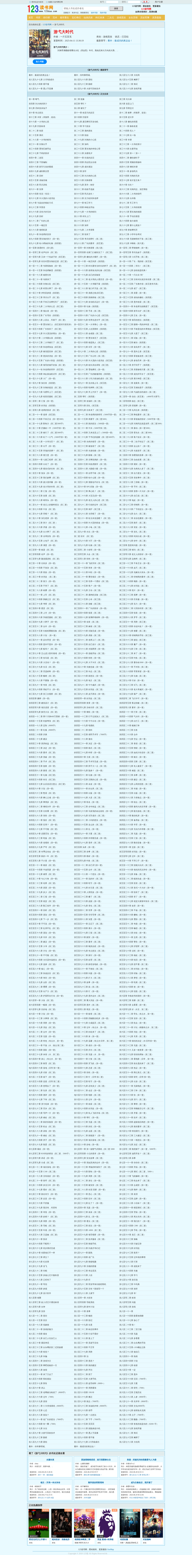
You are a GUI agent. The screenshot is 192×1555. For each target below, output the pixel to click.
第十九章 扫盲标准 (37, 126)
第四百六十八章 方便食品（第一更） (135, 798)
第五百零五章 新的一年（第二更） (44, 856)
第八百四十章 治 (81, 1356)
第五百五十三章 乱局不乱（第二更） (45, 928)
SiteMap (110, 1549)
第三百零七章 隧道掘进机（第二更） (45, 559)
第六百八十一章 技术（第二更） (133, 1118)
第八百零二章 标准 (127, 1298)
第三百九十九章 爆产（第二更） (133, 694)
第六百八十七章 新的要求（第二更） (135, 1127)
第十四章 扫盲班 (81, 117)
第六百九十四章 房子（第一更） (43, 1140)
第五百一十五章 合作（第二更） (88, 870)
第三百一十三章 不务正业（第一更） (135, 563)
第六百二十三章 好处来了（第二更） (90, 1032)
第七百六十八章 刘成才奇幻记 (87, 1248)
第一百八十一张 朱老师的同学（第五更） (47, 370)
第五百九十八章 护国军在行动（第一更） (47, 996)
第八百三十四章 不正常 (84, 1347)
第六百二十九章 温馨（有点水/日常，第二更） (94, 1041)
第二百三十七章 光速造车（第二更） (135, 451)
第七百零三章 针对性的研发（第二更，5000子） (50, 1154)
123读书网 (42, 9)
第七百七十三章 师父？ (39, 1257)
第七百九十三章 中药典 (129, 1284)
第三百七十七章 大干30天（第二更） (90, 662)
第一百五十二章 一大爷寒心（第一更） (91, 324)
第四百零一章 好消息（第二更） (88, 698)
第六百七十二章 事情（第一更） (133, 1104)
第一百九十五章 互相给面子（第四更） (136, 388)
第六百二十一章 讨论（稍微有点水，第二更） (139, 1027)
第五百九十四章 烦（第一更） (132, 987)
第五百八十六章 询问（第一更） (43, 978)
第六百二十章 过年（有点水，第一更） (91, 1027)
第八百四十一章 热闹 (128, 1356)
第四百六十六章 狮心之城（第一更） (45, 798)
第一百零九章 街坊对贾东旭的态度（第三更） (49, 261)
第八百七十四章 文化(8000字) (132, 1406)
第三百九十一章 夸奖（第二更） (43, 685)
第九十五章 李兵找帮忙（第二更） (89, 239)
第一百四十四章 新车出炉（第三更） (135, 311)
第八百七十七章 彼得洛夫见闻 (132, 1410)
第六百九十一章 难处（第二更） (43, 1136)
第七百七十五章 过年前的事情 (132, 1257)
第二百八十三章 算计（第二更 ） (43, 523)
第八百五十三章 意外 (128, 1374)
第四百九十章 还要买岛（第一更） (44, 834)
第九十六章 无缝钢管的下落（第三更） (136, 239)
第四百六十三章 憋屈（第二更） (43, 793)
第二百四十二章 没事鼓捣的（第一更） (91, 460)
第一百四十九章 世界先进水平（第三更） (92, 320)
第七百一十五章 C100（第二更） (43, 1172)
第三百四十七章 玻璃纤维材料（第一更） (92, 617)
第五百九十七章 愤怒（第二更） (133, 991)
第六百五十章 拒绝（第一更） (87, 1072)
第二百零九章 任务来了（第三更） (89, 410)
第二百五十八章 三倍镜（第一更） (134, 482)
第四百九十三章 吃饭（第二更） (43, 838)
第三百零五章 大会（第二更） (87, 554)
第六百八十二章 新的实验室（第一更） (46, 1122)
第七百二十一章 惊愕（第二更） (43, 1181)
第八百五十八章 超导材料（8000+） (89, 1383)
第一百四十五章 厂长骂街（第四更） (45, 315)
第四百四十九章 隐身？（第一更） (89, 771)
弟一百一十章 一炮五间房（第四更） (90, 261)
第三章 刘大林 (125, 99)
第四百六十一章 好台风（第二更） (89, 789)
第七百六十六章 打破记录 (130, 1244)
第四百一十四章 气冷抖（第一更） (134, 716)
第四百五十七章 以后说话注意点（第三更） (48, 784)
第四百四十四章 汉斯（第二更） (133, 762)
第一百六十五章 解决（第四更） (133, 342)
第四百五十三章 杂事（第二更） (133, 775)
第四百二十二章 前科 (83, 730)
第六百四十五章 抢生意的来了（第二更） (137, 1063)
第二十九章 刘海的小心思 (85, 140)
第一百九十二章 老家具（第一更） (134, 383)
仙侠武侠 (88, 17)
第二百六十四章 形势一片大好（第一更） (137, 491)
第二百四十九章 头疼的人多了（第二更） (137, 469)
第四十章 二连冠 (36, 158)
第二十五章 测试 (36, 135)
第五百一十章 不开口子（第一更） (134, 861)
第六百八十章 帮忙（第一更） (87, 1118)
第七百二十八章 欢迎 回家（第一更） (90, 1190)
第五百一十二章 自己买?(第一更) (88, 865)
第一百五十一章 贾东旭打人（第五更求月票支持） (51, 324)
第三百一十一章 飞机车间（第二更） (90, 563)
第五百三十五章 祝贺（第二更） (43, 901)
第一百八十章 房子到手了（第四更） (135, 365)
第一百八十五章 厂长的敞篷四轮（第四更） (93, 374)
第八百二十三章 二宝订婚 (130, 1329)
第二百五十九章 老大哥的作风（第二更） (47, 487)
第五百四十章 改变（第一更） (132, 906)
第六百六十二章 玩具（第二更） (43, 1090)
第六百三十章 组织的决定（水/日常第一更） (138, 1041)
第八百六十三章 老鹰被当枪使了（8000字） (48, 1392)
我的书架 (103, 13)
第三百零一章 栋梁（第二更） (42, 550)
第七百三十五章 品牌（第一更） (133, 1199)
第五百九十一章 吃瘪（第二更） (133, 982)
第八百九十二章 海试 (128, 84)
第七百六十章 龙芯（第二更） (132, 1235)
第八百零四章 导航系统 (84, 1302)
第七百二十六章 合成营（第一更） (134, 1185)
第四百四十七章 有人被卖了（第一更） (136, 766)
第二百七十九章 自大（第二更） (133, 514)
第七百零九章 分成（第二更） (42, 1163)
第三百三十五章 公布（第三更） (88, 599)
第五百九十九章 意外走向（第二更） (90, 996)
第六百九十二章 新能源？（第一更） (90, 1136)
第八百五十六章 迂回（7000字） (133, 1379)
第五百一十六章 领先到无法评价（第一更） (138, 870)
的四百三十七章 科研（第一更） (88, 753)
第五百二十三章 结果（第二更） (43, 883)
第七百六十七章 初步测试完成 (42, 1248)
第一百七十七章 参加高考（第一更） (135, 360)
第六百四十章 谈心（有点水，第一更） (46, 1059)
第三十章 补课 (125, 140)
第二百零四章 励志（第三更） (132, 401)
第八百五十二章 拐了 (83, 1374)
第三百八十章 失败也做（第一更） (89, 667)
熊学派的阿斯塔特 (96, 1482)
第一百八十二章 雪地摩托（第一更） (90, 370)
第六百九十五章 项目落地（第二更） (90, 1140)
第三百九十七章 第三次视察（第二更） (46, 694)
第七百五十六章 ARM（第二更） (88, 1230)
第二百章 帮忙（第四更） (85, 397)
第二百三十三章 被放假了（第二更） (90, 446)
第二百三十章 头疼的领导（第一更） (90, 442)
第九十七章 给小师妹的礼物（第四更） (46, 243)
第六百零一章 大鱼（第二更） (42, 1000)
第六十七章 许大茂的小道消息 (42, 198)
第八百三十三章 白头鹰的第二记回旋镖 (46, 1347)
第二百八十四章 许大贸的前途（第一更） (92, 523)
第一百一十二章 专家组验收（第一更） (46, 266)
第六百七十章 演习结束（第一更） (44, 1104)
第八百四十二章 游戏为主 (40, 1361)
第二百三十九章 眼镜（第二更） (88, 455)
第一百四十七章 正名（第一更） (133, 315)
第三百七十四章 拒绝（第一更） (88, 658)
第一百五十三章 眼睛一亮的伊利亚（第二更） (139, 324)
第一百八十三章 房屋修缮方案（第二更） (137, 370)
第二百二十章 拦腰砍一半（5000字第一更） (48, 428)
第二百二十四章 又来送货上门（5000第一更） (94, 433)
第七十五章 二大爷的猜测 (130, 207)
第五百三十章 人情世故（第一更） (89, 892)
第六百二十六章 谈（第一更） (87, 1036)
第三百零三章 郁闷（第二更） (132, 550)
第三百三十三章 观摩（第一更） (133, 595)
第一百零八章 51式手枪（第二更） (134, 257)
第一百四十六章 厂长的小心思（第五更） (92, 315)
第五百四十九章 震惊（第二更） (133, 919)
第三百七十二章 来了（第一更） (133, 653)
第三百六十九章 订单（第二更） (133, 649)
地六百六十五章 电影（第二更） (88, 1095)
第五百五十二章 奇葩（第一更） (133, 924)
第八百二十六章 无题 (128, 1334)
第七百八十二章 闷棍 (38, 1271)
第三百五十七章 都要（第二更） (133, 631)
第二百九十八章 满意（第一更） (43, 545)
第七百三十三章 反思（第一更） (43, 1199)
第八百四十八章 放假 (38, 1370)
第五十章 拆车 (80, 171)
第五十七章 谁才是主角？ (130, 180)
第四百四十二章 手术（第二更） (43, 762)
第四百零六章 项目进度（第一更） (44, 707)
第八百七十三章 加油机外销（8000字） (91, 1406)
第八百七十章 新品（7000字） (87, 1401)
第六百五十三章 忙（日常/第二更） (89, 1077)
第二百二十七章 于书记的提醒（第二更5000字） (95, 437)
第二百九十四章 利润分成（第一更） (135, 536)
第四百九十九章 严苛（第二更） (43, 847)
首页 (31, 17)
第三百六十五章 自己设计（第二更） (90, 644)
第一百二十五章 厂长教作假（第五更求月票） (139, 284)
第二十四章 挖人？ (127, 131)
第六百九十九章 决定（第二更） (133, 1145)
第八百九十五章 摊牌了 (129, 80)
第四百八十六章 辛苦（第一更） (133, 825)
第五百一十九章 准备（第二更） (133, 874)
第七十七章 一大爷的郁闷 (85, 212)
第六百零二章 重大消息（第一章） (89, 1000)
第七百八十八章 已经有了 (40, 1280)
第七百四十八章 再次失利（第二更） (135, 1217)
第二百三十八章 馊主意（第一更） (44, 455)
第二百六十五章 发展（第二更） (43, 496)
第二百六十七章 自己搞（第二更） (134, 496)
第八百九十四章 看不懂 (39, 84)
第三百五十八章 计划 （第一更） (43, 635)
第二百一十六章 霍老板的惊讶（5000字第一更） (140, 419)
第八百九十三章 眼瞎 (83, 84)
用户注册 (159, 2)
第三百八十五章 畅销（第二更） (43, 676)
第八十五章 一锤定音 (38, 225)
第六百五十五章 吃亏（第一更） (88, 1081)
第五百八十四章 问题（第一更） (88, 973)
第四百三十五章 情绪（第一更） (133, 748)
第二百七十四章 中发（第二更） (43, 509)
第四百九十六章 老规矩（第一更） (44, 843)
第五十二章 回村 (36, 176)
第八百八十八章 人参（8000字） (133, 1397)
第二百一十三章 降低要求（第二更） (135, 415)
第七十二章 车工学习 (128, 203)
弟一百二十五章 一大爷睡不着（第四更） (92, 284)
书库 (38, 17)
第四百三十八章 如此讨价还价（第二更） (137, 753)
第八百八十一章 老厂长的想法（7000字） (47, 1419)
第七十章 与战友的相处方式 (41, 203)
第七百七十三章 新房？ (129, 1253)
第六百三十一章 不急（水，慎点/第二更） (47, 1045)
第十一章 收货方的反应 (84, 113)
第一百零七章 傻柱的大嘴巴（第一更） (91, 257)
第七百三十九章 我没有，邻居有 (43, 1208)
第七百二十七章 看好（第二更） (43, 1190)
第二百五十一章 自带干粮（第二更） (90, 473)
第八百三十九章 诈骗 (38, 1356)
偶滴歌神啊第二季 (82, 1539)
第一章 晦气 (34, 99)
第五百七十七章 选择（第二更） (43, 964)
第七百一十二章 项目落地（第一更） (45, 1167)
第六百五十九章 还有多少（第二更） (90, 1086)
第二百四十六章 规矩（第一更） (133, 464)
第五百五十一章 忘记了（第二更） (89, 924)
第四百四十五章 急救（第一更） (43, 766)
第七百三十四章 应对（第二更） (88, 1199)
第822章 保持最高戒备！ (93, 1475)
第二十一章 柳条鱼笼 (128, 126)
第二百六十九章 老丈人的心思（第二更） (92, 500)
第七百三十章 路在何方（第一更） (44, 1194)
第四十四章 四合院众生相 (85, 162)
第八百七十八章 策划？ (39, 1415)
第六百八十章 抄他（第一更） (87, 1145)
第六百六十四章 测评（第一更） (43, 1095)
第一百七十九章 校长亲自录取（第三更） (92, 365)
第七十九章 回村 (36, 216)
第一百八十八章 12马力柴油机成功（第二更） (94, 379)
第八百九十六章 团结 (83, 80)
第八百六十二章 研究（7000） (132, 1388)
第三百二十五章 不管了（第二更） (44, 586)
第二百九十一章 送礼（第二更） (133, 532)
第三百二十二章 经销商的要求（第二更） (137, 577)
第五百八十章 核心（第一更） (42, 969)
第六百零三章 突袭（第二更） (132, 1000)
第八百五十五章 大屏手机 (85, 1379)
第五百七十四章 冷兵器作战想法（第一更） (48, 960)
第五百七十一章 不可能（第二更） (44, 955)
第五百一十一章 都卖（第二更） (43, 865)
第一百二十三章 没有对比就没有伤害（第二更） (140, 279)
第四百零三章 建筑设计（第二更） (44, 703)
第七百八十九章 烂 (82, 1280)
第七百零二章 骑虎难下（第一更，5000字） (138, 1149)
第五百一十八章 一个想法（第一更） (90, 874)
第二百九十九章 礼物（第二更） (88, 545)
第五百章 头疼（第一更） (85, 847)
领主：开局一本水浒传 (50, 1482)
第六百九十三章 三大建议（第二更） (135, 1136)
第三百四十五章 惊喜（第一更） (133, 613)
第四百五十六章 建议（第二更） (133, 780)
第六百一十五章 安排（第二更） (133, 1018)
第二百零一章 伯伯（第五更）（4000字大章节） (140, 397)
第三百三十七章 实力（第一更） (133, 604)
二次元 (110, 17)
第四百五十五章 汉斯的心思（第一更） (91, 780)
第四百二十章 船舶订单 (129, 725)
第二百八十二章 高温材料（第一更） (45, 671)
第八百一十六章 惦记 (83, 1320)
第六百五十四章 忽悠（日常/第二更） (45, 1081)
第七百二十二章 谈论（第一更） (88, 1181)
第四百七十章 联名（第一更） (87, 802)
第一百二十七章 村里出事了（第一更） (46, 288)
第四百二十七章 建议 (38, 739)
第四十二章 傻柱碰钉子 (129, 158)
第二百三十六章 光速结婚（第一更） (90, 451)
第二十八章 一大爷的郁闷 (40, 140)
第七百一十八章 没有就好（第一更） (45, 1176)
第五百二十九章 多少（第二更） (43, 892)
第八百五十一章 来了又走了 (41, 1374)
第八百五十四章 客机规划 (40, 1379)
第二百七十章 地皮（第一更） (132, 500)
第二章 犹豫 (79, 99)
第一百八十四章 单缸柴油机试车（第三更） (48, 374)
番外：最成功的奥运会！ (120, 40)
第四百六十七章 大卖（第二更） (88, 798)
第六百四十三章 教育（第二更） (43, 1063)
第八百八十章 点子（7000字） (132, 1415)
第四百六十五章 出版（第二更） (133, 793)
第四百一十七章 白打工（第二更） (134, 721)
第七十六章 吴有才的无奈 (40, 212)
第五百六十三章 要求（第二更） (88, 942)
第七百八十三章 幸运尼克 (85, 1271)
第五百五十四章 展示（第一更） (88, 928)
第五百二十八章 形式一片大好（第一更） (137, 888)
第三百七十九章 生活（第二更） (43, 667)
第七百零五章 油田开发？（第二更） (135, 1154)
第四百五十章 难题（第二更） (132, 771)
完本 (55, 17)
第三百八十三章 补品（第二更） (88, 671)
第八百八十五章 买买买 (84, 1424)
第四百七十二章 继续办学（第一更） (45, 807)
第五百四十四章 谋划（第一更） (43, 915)
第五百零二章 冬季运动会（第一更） (45, 852)
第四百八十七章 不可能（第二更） (44, 829)
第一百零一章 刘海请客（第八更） (89, 248)
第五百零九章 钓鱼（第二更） (87, 861)
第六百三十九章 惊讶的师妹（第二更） (136, 1054)
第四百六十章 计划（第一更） (42, 789)
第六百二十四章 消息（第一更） (133, 1032)
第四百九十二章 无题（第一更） (133, 834)
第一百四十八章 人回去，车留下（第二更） (48, 320)
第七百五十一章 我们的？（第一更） (135, 1221)
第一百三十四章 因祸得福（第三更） (90, 297)
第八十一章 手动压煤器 (129, 216)
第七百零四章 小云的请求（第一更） (90, 1154)
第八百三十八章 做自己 (129, 1352)
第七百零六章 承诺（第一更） (42, 1158)
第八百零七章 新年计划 (84, 1307)
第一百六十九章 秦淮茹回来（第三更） (46, 351)
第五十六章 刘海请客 (83, 180)
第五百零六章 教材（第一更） (87, 856)
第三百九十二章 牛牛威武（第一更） (90, 685)
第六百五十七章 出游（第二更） (133, 1081)
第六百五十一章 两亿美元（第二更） (135, 1072)
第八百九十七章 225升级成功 (41, 80)
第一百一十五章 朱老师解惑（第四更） (46, 270)
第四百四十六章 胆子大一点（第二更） (91, 766)
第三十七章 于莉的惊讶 (39, 153)
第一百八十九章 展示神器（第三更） (135, 379)
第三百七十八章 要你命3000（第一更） (136, 662)
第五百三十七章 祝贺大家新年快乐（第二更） (139, 901)
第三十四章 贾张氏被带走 (40, 149)
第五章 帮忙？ (80, 104)
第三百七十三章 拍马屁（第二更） (44, 658)
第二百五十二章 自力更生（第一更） (135, 473)
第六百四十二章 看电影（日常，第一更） (137, 1059)
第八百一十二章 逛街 (38, 1316)
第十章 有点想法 (36, 113)
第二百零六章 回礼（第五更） (87, 406)
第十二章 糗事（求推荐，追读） (133, 113)
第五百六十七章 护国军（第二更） (134, 946)
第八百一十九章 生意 (83, 1325)
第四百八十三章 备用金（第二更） (134, 820)
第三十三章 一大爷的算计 (130, 144)
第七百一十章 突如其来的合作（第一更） (92, 1163)
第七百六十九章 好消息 (129, 1248)
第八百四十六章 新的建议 (85, 1365)
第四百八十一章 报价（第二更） (43, 820)
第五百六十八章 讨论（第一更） (43, 951)
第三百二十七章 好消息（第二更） (134, 586)
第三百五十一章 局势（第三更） (133, 622)
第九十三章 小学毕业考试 (130, 234)
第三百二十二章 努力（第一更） (43, 581)
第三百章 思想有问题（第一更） (133, 545)
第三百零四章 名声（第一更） (42, 554)
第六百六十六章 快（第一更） (132, 1095)
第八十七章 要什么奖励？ (130, 225)
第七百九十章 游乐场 (128, 1280)
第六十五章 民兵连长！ (84, 194)
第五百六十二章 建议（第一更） (43, 942)
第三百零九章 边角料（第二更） (133, 559)
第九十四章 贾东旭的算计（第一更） (45, 239)
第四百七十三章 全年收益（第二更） (90, 807)
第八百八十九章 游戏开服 (130, 89)
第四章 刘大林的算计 (38, 104)
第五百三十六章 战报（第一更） (88, 901)
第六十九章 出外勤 (127, 198)
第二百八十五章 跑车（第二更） (133, 523)
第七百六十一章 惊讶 (38, 1239)
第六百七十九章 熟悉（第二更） (43, 1145)
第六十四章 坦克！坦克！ (40, 194)
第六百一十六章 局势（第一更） (43, 1023)
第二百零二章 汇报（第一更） (42, 401)
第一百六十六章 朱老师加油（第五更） (46, 347)
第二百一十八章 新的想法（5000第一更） (92, 424)
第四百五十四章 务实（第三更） (43, 780)
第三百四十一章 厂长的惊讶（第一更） (91, 608)
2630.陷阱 (87, 1498)
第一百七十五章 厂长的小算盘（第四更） (47, 360)
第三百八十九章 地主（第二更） (88, 680)
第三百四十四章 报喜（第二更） (88, 613)
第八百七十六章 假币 (83, 1410)
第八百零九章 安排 (37, 1311)
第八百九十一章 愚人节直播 (41, 89)
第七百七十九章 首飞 (38, 1266)
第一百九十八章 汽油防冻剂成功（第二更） (138, 392)
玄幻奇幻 (76, 17)
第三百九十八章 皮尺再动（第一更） (90, 694)
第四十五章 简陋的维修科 (130, 162)
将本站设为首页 (37, 2)
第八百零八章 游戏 (127, 1307)
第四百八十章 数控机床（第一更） (134, 816)
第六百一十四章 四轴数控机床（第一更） (92, 1018)
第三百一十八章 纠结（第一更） (88, 572)
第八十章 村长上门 (82, 216)
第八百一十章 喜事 (82, 1311)
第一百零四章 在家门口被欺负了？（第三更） (94, 252)
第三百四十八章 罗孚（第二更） (133, 617)
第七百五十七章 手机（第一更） (133, 1230)
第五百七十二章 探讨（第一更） (88, 955)
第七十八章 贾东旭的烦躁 (130, 212)
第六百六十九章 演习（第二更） (133, 1099)
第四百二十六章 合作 (128, 734)
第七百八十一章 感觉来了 (130, 1266)
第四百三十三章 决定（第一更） (43, 748)
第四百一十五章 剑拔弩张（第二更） (45, 721)
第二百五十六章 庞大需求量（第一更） (46, 482)
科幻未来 (99, 17)
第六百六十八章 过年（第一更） (88, 1099)
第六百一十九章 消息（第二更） (43, 1027)
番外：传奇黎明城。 (83, 75)
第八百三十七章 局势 (83, 1352)
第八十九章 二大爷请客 (84, 230)
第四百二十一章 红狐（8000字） (43, 730)
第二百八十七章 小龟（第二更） (88, 527)
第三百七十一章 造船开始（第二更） (90, 653)
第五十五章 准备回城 (38, 180)
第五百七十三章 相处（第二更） (133, 955)
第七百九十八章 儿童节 (84, 1293)
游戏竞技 (121, 17)
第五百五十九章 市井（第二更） (43, 937)
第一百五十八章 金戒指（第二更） (89, 333)
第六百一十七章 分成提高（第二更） (90, 1023)
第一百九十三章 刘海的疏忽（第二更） (46, 388)
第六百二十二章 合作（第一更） (43, 1032)
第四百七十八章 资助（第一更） (43, 816)
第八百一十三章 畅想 (83, 1316)
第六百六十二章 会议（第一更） (88, 1090)
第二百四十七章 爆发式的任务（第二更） (47, 469)
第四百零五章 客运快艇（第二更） (134, 703)
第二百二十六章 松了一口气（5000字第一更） (49, 437)
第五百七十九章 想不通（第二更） (134, 964)
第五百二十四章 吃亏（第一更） (88, 883)
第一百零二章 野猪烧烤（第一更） (134, 248)
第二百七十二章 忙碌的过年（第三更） (91, 505)
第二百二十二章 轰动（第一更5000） (135, 428)
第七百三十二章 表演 (128, 1194)
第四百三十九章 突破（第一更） (43, 757)
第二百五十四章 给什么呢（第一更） (90, 478)
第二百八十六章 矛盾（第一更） (43, 527)
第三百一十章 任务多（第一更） (43, 563)
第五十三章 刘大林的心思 (85, 176)
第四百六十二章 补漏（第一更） (133, 789)
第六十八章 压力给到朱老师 (86, 198)
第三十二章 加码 (81, 144)
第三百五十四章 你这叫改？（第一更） (136, 626)
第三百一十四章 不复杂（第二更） (44, 568)
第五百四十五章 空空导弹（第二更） (90, 915)
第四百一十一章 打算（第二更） (133, 712)
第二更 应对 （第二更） (84, 536)
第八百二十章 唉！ (127, 1325)
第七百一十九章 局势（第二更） (88, 1176)
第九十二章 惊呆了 (82, 234)
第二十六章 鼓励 (81, 135)
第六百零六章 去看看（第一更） (133, 1005)
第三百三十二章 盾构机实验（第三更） (91, 595)
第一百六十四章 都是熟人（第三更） (90, 342)
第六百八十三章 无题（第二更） (88, 1122)
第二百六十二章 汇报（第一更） (43, 491)
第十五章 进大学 (126, 117)
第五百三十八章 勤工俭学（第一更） (45, 906)
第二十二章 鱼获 (36, 131)
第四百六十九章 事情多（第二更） (44, 802)
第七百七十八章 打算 (128, 1262)
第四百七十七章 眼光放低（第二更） (135, 811)
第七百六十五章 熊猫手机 (85, 1244)
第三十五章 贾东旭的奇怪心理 (87, 149)
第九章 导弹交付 (126, 108)
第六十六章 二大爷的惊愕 (130, 194)
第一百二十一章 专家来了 (40, 279)
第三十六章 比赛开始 (128, 149)
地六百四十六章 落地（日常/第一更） (45, 1068)
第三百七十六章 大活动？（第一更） (45, 662)
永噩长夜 (50, 1460)
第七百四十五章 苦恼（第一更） (133, 1212)
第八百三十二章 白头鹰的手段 (132, 1343)
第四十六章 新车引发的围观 (41, 167)
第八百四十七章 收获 (128, 1365)
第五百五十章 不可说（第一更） (43, 924)
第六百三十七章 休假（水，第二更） (45, 1054)
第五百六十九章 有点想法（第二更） (90, 951)
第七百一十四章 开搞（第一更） (133, 1167)
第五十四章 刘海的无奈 (129, 176)
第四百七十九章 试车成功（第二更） (90, 816)
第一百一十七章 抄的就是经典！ (133, 270)
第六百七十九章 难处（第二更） (43, 1118)
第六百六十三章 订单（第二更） (133, 1090)
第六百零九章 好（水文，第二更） (134, 1009)
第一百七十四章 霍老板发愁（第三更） (136, 356)
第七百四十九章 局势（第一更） (43, 1221)
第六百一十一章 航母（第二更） (88, 1014)
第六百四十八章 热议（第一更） (133, 1068)
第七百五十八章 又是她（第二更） (44, 1235)
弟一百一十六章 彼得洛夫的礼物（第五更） (93, 270)
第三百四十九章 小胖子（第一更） (44, 622)
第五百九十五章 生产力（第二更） (44, 991)
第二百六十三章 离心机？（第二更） (90, 491)
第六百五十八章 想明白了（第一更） (45, 1086)
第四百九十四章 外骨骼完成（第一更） (91, 838)
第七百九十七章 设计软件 (40, 1293)
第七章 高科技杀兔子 (38, 108)
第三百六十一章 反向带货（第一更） (45, 640)
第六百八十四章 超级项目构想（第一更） (137, 1122)
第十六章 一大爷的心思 (39, 122)
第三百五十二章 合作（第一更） (43, 626)
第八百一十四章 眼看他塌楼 (131, 1316)
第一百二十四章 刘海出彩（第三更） (45, 284)
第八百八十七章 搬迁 (83, 1397)
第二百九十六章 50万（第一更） (88, 541)
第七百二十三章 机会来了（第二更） (135, 1181)
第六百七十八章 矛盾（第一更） (133, 1113)
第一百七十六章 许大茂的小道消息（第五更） (94, 360)
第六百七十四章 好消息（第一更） (89, 1108)
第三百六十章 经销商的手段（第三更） (136, 635)
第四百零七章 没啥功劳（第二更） (89, 707)
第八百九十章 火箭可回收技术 (87, 89)
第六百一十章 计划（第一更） (42, 1014)
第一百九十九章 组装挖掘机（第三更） (46, 397)
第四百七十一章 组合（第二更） (133, 802)
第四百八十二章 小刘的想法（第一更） (91, 820)
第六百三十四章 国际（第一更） (43, 1050)
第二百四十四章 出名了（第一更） (44, 464)
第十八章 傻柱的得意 (128, 122)
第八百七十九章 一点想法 (85, 1415)
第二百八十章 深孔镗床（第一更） (44, 518)
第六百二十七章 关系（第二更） (133, 1036)
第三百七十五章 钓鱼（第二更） (133, 658)
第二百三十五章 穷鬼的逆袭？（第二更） (47, 451)
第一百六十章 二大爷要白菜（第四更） (46, 338)
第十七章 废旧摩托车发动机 (86, 122)
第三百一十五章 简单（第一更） (88, 568)
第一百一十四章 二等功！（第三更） (135, 266)
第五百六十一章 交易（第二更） (133, 937)
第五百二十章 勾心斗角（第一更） (44, 879)
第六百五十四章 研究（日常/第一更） (135, 1077)
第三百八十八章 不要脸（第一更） (44, 680)
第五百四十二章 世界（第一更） (88, 910)
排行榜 (46, 17)
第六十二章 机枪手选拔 (84, 189)
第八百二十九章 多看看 (129, 1338)
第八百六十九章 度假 (38, 1401)
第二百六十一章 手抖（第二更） (133, 487)
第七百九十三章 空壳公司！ (139, 1475)
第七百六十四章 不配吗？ (40, 1244)
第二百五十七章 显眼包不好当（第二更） (92, 482)
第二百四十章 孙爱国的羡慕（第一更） (136, 455)
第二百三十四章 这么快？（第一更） (135, 446)
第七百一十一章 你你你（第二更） (134, 1163)
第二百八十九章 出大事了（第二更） (45, 532)
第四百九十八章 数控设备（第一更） (135, 843)
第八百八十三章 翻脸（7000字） (133, 1419)
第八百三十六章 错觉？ (39, 1352)
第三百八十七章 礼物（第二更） (133, 676)
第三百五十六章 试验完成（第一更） (90, 631)
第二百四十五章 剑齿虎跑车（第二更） (91, 464)
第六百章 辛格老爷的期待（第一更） (135, 996)
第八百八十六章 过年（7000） (42, 1397)
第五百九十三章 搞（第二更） (87, 987)
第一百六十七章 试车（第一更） (88, 347)
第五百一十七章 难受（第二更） (43, 874)
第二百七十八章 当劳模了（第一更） (90, 514)
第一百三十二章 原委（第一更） (133, 293)
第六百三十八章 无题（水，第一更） (90, 1054)
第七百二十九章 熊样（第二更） (133, 1190)
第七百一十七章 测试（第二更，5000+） (136, 1172)
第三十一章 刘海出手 (38, 144)
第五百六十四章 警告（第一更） (133, 942)
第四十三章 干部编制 (38, 162)
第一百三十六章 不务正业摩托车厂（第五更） (49, 302)
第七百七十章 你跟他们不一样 (42, 1253)
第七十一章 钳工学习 (83, 203)
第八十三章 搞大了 (82, 221)
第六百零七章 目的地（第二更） (43, 1009)
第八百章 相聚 (35, 1298)
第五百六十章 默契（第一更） (87, 937)
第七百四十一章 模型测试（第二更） (135, 1208)
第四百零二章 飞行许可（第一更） (134, 698)
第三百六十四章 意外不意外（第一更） (46, 644)
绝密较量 (124, 1539)
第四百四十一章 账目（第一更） (133, 757)
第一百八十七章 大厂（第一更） (43, 379)
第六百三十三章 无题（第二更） (133, 1045)
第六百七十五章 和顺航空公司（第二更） (137, 1108)
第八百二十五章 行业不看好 (86, 1334)
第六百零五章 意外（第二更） (87, 1005)
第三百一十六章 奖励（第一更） (43, 572)
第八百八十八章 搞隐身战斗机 (87, 1428)
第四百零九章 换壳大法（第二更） (44, 712)
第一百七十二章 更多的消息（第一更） (46, 356)
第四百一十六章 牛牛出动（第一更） (90, 721)
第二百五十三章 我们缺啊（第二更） (45, 478)
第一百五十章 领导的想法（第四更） (135, 320)
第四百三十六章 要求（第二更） (43, 753)
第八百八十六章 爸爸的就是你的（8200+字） (138, 1424)
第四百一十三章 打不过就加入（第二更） (92, 716)
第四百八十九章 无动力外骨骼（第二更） (137, 829)
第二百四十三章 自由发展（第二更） (135, 460)
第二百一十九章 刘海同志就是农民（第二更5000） (141, 424)
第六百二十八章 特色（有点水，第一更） (47, 1041)
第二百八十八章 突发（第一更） (133, 527)
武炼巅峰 (147, 1539)
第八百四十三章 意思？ (84, 1361)
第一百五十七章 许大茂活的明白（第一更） (48, 333)
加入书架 (40, 62)
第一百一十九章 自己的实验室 (87, 275)
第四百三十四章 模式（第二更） (88, 748)
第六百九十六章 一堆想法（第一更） (135, 1140)
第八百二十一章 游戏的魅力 (41, 1329)
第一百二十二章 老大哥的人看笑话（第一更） (94, 279)
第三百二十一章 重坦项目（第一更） (90, 577)
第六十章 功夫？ (126, 185)
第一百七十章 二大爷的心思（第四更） (91, 351)
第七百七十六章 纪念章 (39, 1262)
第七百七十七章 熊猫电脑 (85, 1262)
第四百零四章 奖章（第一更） (87, 703)
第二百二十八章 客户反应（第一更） (135, 437)
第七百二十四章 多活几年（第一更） (45, 1185)
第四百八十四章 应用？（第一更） (44, 825)
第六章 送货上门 (126, 104)
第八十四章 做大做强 (128, 221)
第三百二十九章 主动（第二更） (88, 590)
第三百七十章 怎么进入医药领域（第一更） (48, 653)
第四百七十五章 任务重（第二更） (44, 811)
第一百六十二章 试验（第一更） (133, 338)
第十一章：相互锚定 (45, 1475)
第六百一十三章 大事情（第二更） (44, 1018)
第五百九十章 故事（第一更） (87, 982)
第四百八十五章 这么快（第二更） (89, 825)
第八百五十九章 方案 (128, 1383)
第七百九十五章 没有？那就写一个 (89, 1289)
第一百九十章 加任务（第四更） (43, 383)
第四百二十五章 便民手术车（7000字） (91, 734)
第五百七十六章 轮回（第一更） (133, 960)
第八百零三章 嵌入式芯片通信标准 (44, 1302)
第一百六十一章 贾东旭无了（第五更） (91, 338)
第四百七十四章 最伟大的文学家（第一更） (138, 807)
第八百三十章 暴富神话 (39, 1343)
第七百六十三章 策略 (128, 1239)
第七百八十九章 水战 (46, 1498)
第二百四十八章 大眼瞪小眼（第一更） (91, 469)
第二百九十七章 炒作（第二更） (133, 541)
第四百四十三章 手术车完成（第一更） (91, 762)
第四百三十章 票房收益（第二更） (44, 744)
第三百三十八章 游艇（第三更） (88, 604)
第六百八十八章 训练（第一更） (43, 1131)
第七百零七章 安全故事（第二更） (89, 1158)
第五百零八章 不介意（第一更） (43, 861)
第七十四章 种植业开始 (84, 207)
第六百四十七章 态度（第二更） (88, 1068)
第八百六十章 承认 (37, 1388)
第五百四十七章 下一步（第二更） (44, 919)
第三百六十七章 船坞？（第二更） (44, 649)
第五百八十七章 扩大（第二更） (88, 978)
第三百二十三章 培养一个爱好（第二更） (92, 581)
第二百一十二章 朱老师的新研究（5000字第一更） (96, 415)
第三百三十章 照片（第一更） (132, 590)
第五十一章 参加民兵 (128, 171)
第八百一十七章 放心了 (129, 1320)
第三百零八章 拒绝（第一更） (87, 559)
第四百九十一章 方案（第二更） (88, 834)
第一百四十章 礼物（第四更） (87, 306)
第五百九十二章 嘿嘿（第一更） (43, 987)
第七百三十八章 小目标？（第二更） (135, 1203)
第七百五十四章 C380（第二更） (133, 1226)
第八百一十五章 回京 (38, 1320)
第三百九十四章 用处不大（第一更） (45, 689)
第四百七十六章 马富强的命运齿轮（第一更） (94, 811)
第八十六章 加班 (81, 225)
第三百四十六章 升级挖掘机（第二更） (46, 617)
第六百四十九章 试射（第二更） (43, 1072)
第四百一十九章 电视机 (84, 725)
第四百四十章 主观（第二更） (87, 757)
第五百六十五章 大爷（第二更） (43, 946)
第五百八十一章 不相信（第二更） (89, 969)
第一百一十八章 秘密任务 (40, 275)
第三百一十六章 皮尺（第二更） (133, 568)
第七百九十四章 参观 (38, 1289)
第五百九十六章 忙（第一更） (87, 991)
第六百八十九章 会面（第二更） (88, 1131)
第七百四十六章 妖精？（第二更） (44, 1217)
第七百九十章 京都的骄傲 (85, 1266)
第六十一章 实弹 (36, 189)
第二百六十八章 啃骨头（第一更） (44, 500)
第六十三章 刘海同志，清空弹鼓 (133, 189)
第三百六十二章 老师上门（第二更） (90, 640)
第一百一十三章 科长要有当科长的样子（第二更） (96, 266)
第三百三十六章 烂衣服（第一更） (134, 599)
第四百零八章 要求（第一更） (132, 707)
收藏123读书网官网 (55, 2)
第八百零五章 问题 (127, 1302)
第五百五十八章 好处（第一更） (133, 933)
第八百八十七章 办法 (38, 1428)
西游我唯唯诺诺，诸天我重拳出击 (96, 1460)
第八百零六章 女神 (37, 1307)
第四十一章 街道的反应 (84, 158)
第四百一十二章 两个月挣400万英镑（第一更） (49, 716)
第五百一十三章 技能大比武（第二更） (136, 865)
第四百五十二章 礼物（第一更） (88, 775)
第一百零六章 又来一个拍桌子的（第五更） (48, 257)
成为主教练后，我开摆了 (142, 1482)
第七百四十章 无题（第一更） (87, 1208)
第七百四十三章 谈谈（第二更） (88, 1212)
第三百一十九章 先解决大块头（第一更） (137, 572)
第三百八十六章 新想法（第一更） (89, 676)
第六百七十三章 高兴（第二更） (43, 1108)
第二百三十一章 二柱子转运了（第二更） (137, 442)
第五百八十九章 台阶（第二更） (43, 982)
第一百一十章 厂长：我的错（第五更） (136, 261)
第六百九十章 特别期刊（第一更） (134, 1131)
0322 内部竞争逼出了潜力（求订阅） (143, 1498)
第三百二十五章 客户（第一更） (88, 586)
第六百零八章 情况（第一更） (87, 1009)
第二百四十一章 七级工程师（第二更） (46, 460)
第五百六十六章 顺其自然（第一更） (90, 946)
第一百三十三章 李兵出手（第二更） (45, 297)
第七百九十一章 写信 (38, 1284)
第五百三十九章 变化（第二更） (88, 906)
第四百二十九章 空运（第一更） (133, 739)
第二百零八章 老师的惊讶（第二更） (45, 410)
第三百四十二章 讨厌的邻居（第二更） (136, 608)
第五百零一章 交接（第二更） (132, 847)
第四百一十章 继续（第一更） (87, 712)
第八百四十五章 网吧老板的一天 (43, 1365)
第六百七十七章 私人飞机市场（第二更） (92, 1113)
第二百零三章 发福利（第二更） (88, 401)
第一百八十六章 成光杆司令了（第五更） (137, 374)
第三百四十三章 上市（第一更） (43, 613)
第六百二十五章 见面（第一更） (43, 1036)
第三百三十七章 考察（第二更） (43, 604)
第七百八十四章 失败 (128, 1271)
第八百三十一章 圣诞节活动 (86, 1343)
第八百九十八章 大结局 (129, 75)
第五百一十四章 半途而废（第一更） (45, 870)
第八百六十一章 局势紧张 (85, 1388)
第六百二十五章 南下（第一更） (43, 1077)
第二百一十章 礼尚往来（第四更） (134, 410)
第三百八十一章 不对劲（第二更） (134, 667)
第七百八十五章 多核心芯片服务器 (44, 1275)
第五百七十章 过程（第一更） (132, 951)
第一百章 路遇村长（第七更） (42, 248)
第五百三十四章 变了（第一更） (133, 897)
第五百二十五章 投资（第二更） (133, 883)
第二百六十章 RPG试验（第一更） (89, 487)
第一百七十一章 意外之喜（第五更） (135, 351)
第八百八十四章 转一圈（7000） (43, 1424)
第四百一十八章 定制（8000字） (43, 725)
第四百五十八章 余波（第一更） (88, 784)
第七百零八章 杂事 (127, 1158)
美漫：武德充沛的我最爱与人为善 (141, 1460)
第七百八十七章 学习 (128, 1275)
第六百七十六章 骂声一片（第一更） (45, 1113)
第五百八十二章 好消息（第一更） (134, 969)
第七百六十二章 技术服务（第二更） (90, 1239)
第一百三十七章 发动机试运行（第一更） (92, 302)
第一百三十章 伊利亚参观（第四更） (45, 293)
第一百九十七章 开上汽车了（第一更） (91, 392)
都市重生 (64, 17)
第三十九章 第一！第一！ (130, 153)
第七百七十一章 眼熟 (83, 1253)
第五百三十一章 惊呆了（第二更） (134, 892)
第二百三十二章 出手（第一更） (43, 446)
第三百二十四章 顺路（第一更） (133, 581)
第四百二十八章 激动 (83, 739)
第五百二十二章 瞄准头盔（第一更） (135, 879)
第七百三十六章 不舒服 (39, 1203)
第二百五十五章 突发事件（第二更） (135, 478)
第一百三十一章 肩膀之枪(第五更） (89, 293)
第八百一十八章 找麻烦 (39, 1325)
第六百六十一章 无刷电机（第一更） (135, 1086)
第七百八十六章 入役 (83, 1275)
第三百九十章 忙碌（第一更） (132, 680)
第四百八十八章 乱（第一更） (87, 829)
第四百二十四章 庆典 (38, 734)
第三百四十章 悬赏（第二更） (42, 608)
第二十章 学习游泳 (82, 126)
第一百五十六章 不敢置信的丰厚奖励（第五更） (140, 329)
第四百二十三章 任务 (128, 730)
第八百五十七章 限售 (38, 1383)
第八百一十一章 (126, 1311)
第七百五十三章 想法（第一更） (88, 1226)
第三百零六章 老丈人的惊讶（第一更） (136, 554)
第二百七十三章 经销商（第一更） (134, 505)
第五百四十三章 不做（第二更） (133, 910)
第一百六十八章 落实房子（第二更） (135, 347)
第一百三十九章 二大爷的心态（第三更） (47, 306)
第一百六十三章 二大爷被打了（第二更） (47, 342)
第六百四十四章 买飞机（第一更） (89, 1063)
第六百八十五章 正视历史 (130, 1392)
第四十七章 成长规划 (83, 167)
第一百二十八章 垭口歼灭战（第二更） (91, 288)
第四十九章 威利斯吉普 (39, 171)
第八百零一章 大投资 (83, 1298)
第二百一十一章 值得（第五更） (43, 415)
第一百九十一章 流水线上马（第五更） (91, 383)
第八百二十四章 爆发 (38, 1334)
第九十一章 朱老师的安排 (40, 234)
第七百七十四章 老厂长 (84, 1257)
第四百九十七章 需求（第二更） (88, 843)
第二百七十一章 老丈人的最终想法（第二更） (49, 505)
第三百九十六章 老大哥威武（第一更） (136, 689)
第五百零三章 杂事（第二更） (87, 852)
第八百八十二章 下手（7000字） (88, 1419)
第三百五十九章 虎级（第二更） (88, 635)
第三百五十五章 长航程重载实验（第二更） (48, 631)
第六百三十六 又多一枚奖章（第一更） (136, 1050)
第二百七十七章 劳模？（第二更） (44, 514)
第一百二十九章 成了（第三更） (133, 288)
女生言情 (133, 17)
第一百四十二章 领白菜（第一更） (44, 311)
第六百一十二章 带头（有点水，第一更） (137, 1014)
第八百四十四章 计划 (128, 1361)
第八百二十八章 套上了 (84, 1338)
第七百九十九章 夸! (127, 1293)
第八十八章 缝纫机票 (38, 230)
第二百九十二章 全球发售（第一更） (45, 536)
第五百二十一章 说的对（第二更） (89, 879)
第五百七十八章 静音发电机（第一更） (91, 964)
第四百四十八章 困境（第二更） (43, 771)
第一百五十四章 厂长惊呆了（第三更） (46, 329)
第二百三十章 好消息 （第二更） (43, 577)
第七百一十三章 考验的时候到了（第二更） (93, 1167)
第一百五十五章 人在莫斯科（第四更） (91, 329)
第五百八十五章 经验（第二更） (133, 973)
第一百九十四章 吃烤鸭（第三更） (89, 388)
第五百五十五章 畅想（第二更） (133, 928)
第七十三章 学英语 (37, 207)
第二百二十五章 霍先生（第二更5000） (136, 433)
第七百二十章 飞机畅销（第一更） (134, 1176)
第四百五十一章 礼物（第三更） (43, 775)
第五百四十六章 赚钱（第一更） (133, 915)
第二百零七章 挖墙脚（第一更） (133, 406)
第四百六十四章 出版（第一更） (88, 793)
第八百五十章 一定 (127, 1370)
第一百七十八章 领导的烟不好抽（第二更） (48, 365)
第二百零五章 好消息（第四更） (43, 406)
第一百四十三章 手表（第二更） (88, 311)
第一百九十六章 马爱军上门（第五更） (46, 392)
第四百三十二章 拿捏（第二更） (133, 744)
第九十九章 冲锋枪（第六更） (132, 243)
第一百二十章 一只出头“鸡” (131, 275)
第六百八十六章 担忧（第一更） (88, 1127)
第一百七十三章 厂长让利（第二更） (90, 356)
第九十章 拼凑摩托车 (128, 230)
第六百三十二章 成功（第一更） (88, 1045)
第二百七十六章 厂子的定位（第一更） (136, 509)
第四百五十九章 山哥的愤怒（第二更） (136, 784)
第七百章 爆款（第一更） (40, 1149)
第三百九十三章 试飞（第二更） (133, 685)
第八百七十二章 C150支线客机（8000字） (47, 1406)
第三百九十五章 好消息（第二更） (89, 689)
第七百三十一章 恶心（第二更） (88, 1194)
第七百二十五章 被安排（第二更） (89, 1185)
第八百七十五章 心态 (38, 1410)
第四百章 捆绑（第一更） (40, 698)
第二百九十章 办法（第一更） (87, 532)
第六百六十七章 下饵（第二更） (43, 1099)
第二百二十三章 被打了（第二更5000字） (47, 433)
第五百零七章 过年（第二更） (132, 856)
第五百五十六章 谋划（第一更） (43, 933)
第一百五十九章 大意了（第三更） (134, 333)
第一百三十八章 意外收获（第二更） (135, 302)
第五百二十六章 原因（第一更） (43, 888)
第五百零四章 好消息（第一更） (133, 852)
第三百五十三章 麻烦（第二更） (88, 626)
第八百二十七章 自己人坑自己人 (43, 1338)
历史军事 (144, 17)
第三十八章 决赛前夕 (83, 153)
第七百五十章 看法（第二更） (87, 1221)
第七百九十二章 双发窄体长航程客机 (90, 1284)
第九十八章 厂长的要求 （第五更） (89, 243)
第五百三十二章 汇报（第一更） (43, 897)
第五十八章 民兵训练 (38, 185)
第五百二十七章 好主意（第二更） (89, 888)
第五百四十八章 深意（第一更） (88, 919)
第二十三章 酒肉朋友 (83, 131)
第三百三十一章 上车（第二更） (43, 595)
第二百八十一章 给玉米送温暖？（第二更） (93, 518)
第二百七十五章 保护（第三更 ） (88, 509)
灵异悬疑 (156, 17)
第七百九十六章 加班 (128, 1289)
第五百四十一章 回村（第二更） (43, 910)
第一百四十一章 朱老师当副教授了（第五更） (139, 306)
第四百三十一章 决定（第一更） (88, 744)
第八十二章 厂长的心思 (39, 221)
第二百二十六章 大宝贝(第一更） (88, 496)
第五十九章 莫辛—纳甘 (84, 185)
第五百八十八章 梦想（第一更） (133, 978)
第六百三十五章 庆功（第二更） (88, 1050)
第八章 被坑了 (80, 108)
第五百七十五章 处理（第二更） (88, 960)
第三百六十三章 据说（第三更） (133, 640)
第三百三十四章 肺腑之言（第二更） (45, 599)
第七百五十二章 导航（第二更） (43, 1226)
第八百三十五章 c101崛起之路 (132, 1347)
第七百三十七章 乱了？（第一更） (89, 1203)
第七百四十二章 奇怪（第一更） (43, 1212)
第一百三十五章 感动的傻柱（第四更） (136, 297)
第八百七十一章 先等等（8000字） (134, 1401)
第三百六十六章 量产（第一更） (133, 644)
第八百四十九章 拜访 (83, 1370)
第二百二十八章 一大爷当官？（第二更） (47, 442)
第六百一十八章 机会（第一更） (133, 1023)
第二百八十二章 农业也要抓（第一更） (136, 518)
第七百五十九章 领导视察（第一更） (90, 1235)
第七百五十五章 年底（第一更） (43, 1230)
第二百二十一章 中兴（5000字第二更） (91, 428)
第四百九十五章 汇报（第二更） (133, 838)
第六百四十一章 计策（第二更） (88, 1059)
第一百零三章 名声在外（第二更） (44, 252)
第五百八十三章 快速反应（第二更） (45, 973)
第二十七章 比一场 (127, 135)
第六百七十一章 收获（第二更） (88, 1104)
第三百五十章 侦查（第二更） (87, 622)
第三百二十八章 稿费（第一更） (43, 590)
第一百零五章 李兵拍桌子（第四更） (135, 252)
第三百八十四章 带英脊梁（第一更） (135, 671)
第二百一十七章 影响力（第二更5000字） (47, 424)
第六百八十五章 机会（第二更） (43, 1127)
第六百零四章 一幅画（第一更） (43, 1005)
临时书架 (94, 13)
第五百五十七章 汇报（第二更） (88, 933)
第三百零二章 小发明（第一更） (88, 550)
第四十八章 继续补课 (128, 167)
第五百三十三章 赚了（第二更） (88, 897)
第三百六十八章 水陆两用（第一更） (90, 649)
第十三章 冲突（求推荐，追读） (43, 117)
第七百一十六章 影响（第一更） (88, 1172)
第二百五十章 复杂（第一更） (42, 473)
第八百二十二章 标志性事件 (86, 1329)
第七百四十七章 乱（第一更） (87, 1217)
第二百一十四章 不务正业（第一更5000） (47, 419)
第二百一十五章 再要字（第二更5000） (91, 419)
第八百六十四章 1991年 (84, 1392)
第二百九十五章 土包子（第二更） (44, 541)
